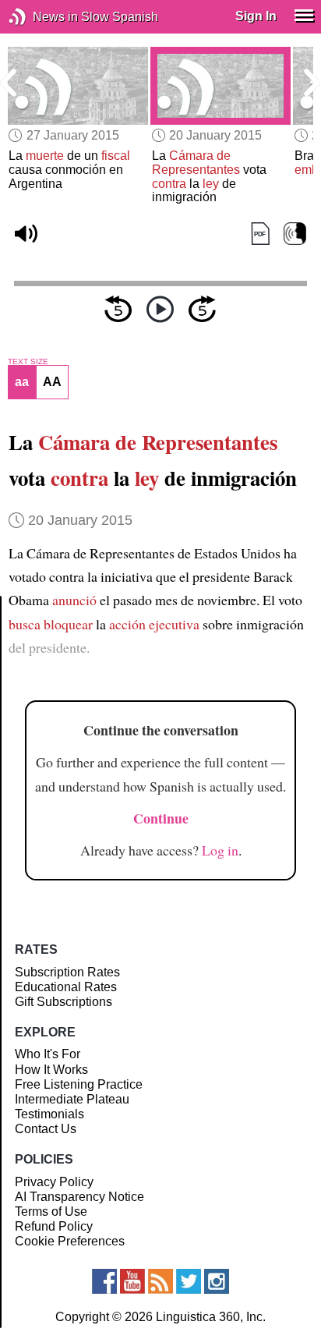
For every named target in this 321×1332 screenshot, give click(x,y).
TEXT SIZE (28, 362)
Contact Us (45, 1128)
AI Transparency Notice (79, 1196)
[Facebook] (104, 1281)
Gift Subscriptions (63, 1001)
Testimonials (49, 1114)
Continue (161, 818)
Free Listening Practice (79, 1084)
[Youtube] (132, 1281)
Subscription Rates (67, 972)
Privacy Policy (54, 1182)
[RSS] (160, 1281)
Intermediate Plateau (72, 1099)
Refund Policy (54, 1226)
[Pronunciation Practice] (295, 234)
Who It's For (47, 1054)
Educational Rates (66, 987)
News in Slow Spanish (41, 16)
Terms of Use (51, 1211)
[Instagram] (216, 1281)
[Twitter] (188, 1281)
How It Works (51, 1069)
